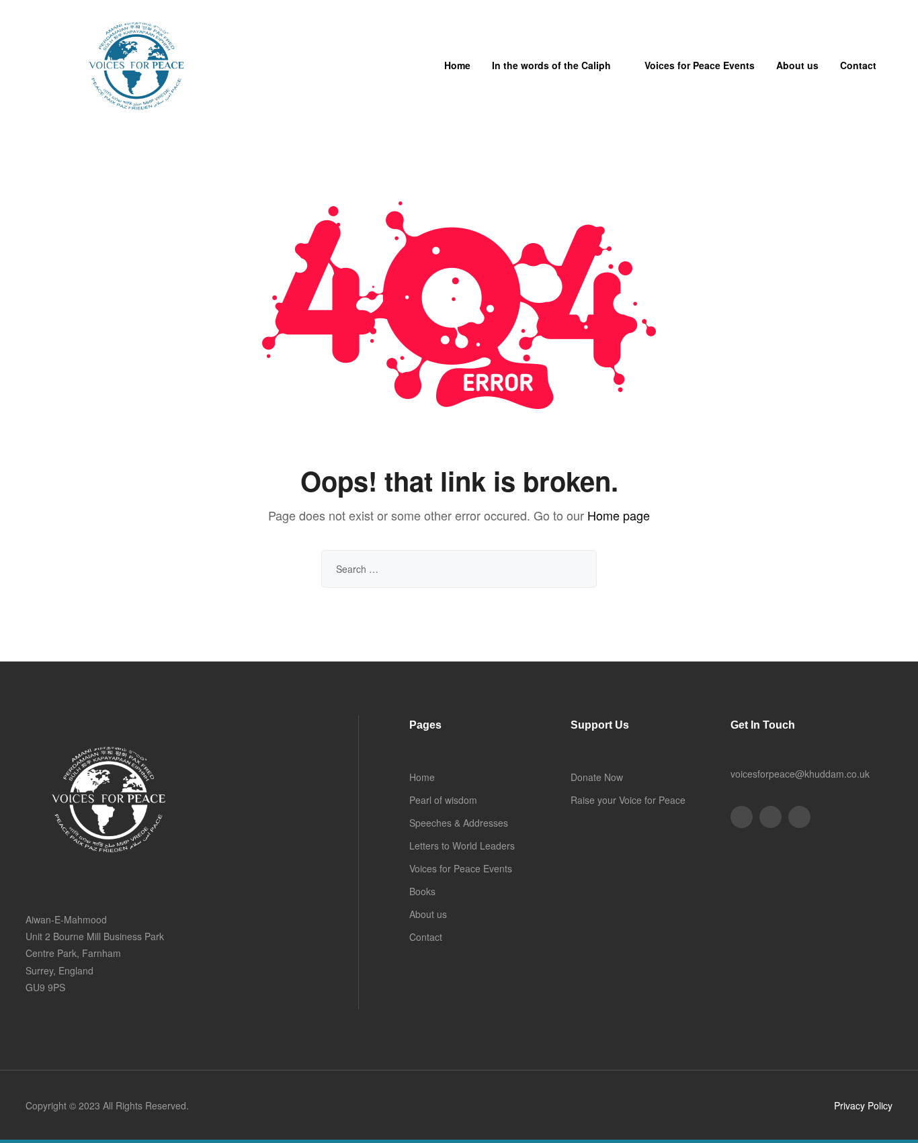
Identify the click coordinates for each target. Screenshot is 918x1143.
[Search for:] (459, 569)
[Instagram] (799, 817)
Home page (618, 515)
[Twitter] (742, 817)
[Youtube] (770, 817)
